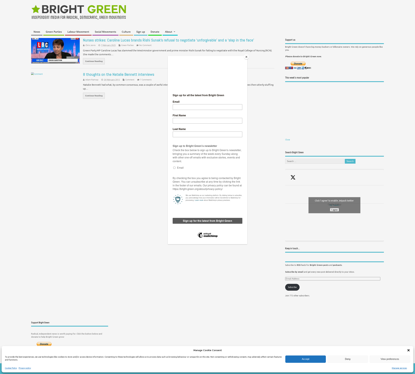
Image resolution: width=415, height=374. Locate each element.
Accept (305, 359)
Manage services (399, 368)
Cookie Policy (11, 368)
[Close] (246, 56)
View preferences (390, 359)
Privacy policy (25, 368)
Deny (348, 359)
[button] (408, 350)
